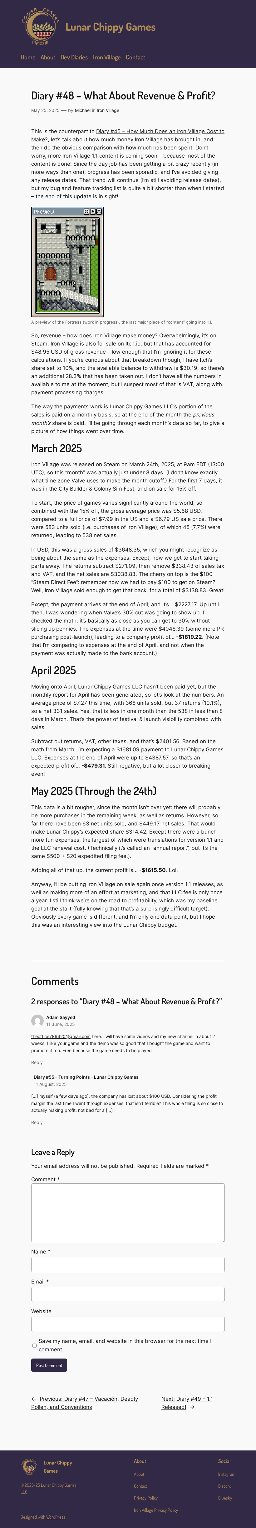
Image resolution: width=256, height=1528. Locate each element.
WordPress (55, 1517)
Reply (37, 1062)
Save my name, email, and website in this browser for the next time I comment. (125, 1345)
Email (40, 1281)
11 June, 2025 (60, 1024)
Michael (83, 110)
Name (41, 1251)
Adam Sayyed (60, 1017)
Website (41, 1311)
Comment (45, 1179)
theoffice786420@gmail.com (61, 1036)
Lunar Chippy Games (111, 26)
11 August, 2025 (50, 1084)
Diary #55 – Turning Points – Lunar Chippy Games (86, 1077)
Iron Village (108, 110)
